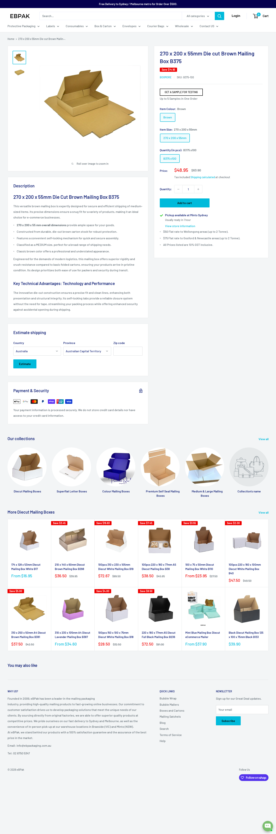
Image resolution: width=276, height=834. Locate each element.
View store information (180, 226)
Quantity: (166, 189)
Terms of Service (171, 735)
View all (264, 439)
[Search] (219, 16)
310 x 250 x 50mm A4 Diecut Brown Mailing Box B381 (28, 635)
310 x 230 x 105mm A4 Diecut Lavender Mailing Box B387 (72, 635)
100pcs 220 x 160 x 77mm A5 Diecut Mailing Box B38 (159, 567)
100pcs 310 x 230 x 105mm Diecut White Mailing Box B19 (115, 567)
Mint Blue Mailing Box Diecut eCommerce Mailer (202, 635)
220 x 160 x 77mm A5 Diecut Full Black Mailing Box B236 (159, 635)
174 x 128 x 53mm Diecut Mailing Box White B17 (26, 567)
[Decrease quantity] (178, 189)
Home (11, 38)
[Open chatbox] (267, 826)
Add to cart (184, 203)
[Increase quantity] (198, 189)
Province (69, 343)
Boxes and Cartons (172, 710)
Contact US (207, 26)
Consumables (75, 26)
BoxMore (165, 77)
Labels (50, 26)
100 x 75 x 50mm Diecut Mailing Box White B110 (199, 567)
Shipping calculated (202, 177)
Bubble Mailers (169, 704)
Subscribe (228, 721)
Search (164, 728)
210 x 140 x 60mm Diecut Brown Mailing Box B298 (70, 567)
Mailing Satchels (170, 716)
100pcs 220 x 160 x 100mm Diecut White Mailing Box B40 (245, 569)
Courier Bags (155, 26)
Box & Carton (103, 26)
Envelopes (129, 26)
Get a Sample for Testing (181, 92)
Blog (163, 722)
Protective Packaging (21, 26)
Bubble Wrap (168, 698)
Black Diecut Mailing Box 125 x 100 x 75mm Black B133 (246, 635)
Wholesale (182, 26)
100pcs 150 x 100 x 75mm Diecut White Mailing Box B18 (115, 635)
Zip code (119, 343)
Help (163, 741)
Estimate (25, 364)
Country (18, 343)
